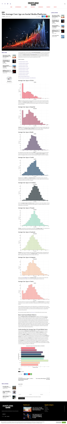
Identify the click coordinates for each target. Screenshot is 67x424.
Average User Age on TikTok (23, 61)
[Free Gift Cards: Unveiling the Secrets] (14, 387)
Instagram (25, 277)
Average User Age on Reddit (23, 64)
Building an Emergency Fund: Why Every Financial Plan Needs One (7, 71)
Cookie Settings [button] (58, 422)
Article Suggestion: (55, 35)
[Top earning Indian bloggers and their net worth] (14, 392)
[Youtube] (8, 416)
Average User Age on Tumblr (23, 66)
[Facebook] (2, 4)
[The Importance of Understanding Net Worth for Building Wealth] (14, 61)
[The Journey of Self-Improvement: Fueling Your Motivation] (14, 56)
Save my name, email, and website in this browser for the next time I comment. (30, 396)
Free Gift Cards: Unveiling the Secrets (6, 387)
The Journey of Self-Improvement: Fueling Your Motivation (7, 56)
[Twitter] (8, 4)
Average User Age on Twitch (23, 74)
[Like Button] (19, 369)
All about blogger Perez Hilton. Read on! (7, 396)
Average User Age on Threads (23, 69)
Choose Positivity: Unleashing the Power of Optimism (7, 66)
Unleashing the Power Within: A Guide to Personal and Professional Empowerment (25, 379)
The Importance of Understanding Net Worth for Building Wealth (6, 61)
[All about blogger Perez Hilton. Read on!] (14, 397)
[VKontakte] (7, 416)
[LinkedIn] (10, 4)
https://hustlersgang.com (9, 82)
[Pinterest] (47, 16)
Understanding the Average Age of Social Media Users (27, 77)
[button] (65, 4)
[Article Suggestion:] (62, 36)
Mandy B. (4, 16)
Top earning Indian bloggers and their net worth (43, 379)
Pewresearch (33, 312)
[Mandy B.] (9, 78)
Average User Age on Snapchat (24, 63)
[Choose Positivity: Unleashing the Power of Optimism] (14, 66)
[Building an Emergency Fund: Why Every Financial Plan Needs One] (14, 71)
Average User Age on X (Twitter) (24, 68)
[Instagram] (5, 4)
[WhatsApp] (49, 16)
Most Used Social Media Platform (24, 76)
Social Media (22, 371)
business (33, 53)
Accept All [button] (63, 422)
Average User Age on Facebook (24, 71)
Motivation (24, 411)
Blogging (3, 12)
